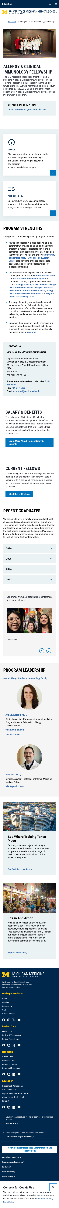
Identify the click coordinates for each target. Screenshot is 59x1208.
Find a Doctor (8, 1031)
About (4, 998)
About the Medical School (13, 1097)
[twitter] (13, 1020)
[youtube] (19, 1020)
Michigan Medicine (12, 993)
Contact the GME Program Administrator (26, 109)
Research (7, 1051)
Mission (5, 1002)
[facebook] (3, 1020)
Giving (5, 1010)
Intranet (5, 1101)
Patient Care (9, 1026)
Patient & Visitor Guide (11, 1035)
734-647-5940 (12, 734)
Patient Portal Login (10, 1039)
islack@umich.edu (14, 786)
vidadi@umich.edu (14, 729)
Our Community (9, 1090)
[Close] (53, 1187)
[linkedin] (13, 1074)
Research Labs (8, 1060)
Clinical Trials (7, 1057)
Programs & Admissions (12, 1086)
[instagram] (8, 1020)
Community (7, 1006)
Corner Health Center (44, 275)
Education (7, 1080)
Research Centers (9, 1064)
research (31, 332)
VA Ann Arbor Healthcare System (29, 278)
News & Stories (8, 1014)
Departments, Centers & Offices (15, 1093)
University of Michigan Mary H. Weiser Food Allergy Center (32, 258)
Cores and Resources (11, 1068)
